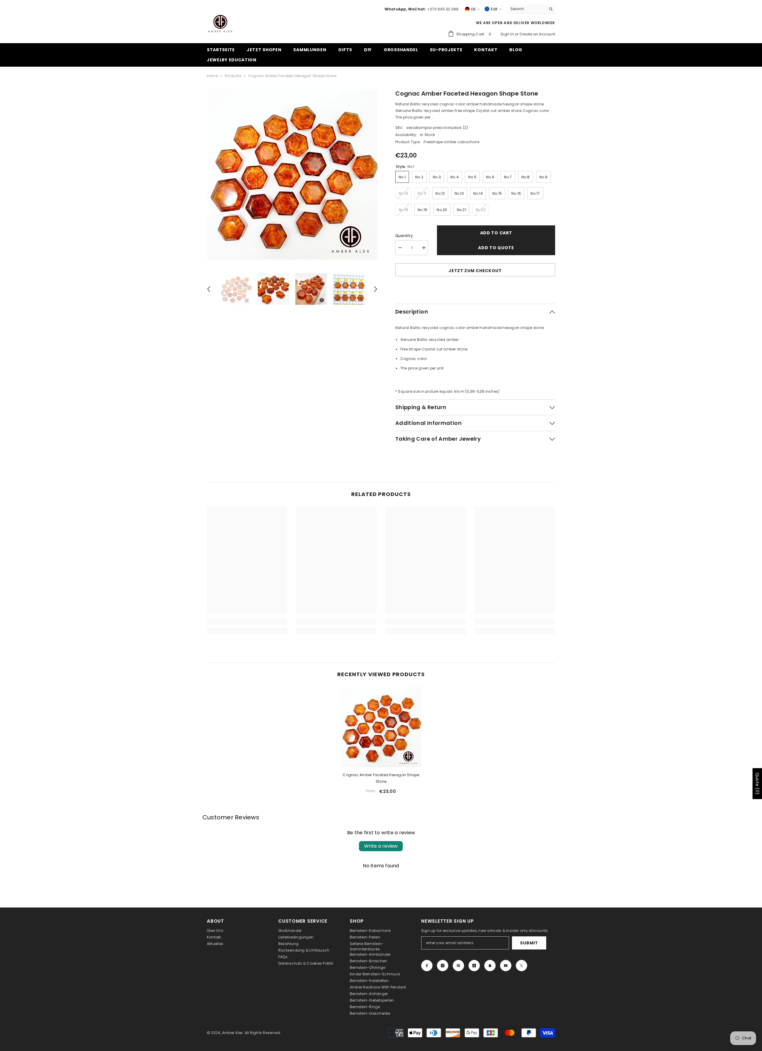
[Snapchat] (490, 965)
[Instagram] (442, 965)
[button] (208, 289)
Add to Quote (496, 248)
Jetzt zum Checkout (475, 271)
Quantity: (404, 235)
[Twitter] (521, 965)
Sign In (508, 34)
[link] (247, 621)
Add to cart (496, 233)
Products (233, 75)
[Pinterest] (458, 965)
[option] (292, 174)
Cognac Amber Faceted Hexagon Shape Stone (381, 778)
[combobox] (527, 8)
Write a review (381, 846)
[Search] (531, 9)
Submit (529, 943)
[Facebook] (426, 965)
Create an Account (537, 34)
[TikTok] (474, 965)
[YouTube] (505, 965)
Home (212, 75)
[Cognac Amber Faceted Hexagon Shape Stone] (381, 727)
